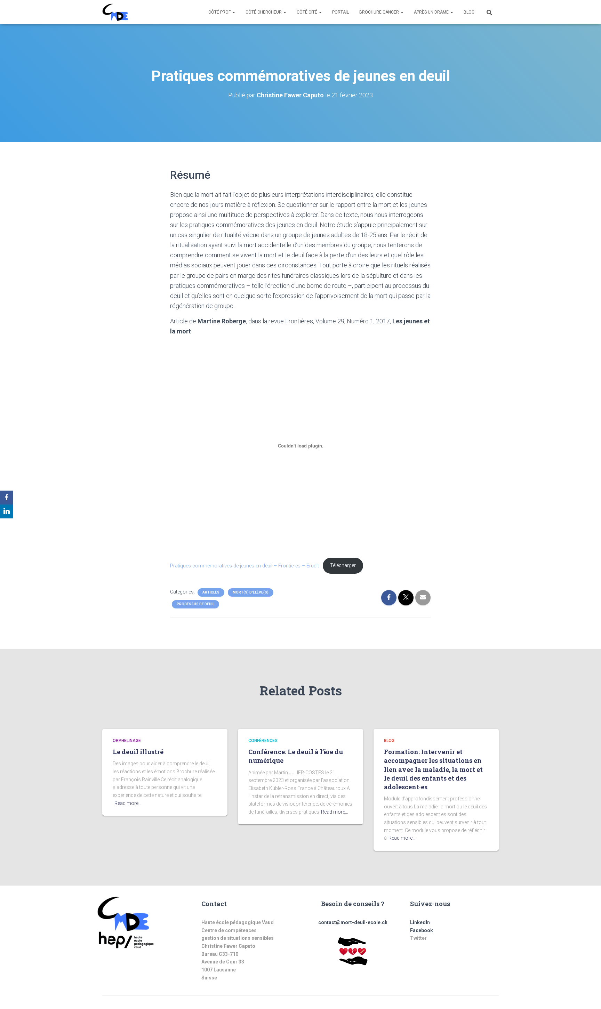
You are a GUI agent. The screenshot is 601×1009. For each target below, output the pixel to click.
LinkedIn (420, 922)
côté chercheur (264, 12)
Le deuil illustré (138, 752)
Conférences (263, 740)
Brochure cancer (379, 12)
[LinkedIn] (6, 511)
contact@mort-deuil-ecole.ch (352, 922)
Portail (340, 12)
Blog (469, 12)
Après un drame (432, 12)
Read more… (128, 803)
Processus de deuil (195, 604)
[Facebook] (6, 497)
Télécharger (343, 565)
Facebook (421, 930)
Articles (210, 592)
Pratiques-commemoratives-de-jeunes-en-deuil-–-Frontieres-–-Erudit (244, 565)
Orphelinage (127, 740)
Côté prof (220, 12)
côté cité (307, 12)
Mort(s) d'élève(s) (251, 592)
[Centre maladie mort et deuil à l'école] (115, 12)
